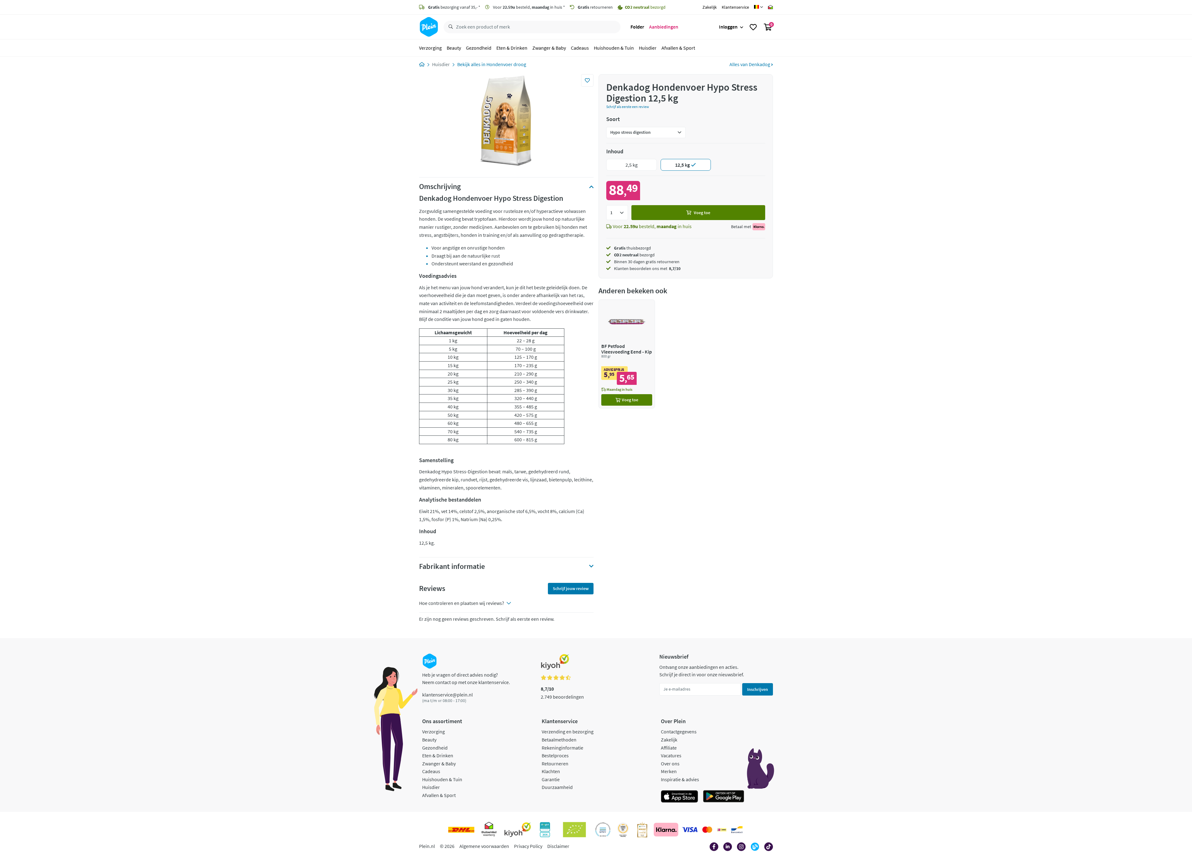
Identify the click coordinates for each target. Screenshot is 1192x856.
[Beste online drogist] (623, 829)
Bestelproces (555, 755)
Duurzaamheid (557, 787)
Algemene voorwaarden (484, 846)
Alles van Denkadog (750, 64)
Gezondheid (478, 48)
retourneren (595, 7)
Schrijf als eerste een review (627, 106)
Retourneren (555, 763)
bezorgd (634, 255)
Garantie (551, 779)
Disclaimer (558, 846)
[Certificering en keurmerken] (574, 829)
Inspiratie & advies (680, 779)
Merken (669, 771)
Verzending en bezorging (568, 731)
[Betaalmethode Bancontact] (737, 829)
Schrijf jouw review (571, 588)
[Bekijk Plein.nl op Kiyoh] (517, 829)
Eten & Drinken (511, 48)
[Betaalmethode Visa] (690, 830)
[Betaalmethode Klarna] (666, 829)
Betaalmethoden (559, 740)
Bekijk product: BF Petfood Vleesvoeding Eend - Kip (627, 354)
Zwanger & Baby (549, 48)
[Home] (422, 64)
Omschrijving (440, 186)
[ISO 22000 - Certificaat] (603, 829)
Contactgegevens (679, 731)
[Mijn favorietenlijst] (753, 27)
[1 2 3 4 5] (617, 212)
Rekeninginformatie (562, 748)
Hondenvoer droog (506, 64)
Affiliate (669, 748)
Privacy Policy (528, 846)
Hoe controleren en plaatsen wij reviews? (461, 603)
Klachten (551, 771)
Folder (637, 27)
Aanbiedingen (663, 27)
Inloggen (728, 27)
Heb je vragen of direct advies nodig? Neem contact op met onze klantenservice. (466, 678)
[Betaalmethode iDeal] (721, 829)
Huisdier (648, 48)
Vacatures (671, 755)
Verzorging (430, 48)
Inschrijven (757, 689)
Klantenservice (735, 7)
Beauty (454, 48)
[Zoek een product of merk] (449, 27)
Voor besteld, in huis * (528, 7)
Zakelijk (709, 7)
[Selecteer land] (758, 7)
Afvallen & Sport (678, 48)
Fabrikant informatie (452, 566)
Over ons (670, 763)
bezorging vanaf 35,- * (454, 7)
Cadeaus (580, 48)
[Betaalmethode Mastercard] (707, 829)
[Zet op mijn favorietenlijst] (587, 80)
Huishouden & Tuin (614, 48)
